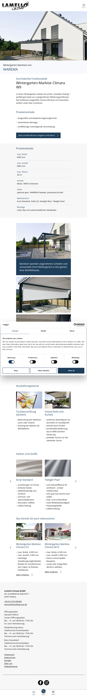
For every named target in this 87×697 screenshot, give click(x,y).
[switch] (33, 362)
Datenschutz (9, 657)
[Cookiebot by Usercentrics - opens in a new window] (75, 324)
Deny (16, 370)
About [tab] (72, 331)
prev (11, 482)
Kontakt (7, 660)
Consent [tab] (15, 331)
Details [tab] (43, 331)
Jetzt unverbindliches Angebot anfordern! (36, 135)
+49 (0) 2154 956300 (13, 601)
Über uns (8, 663)
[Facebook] (40, 682)
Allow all (71, 370)
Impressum (9, 654)
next (75, 482)
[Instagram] (46, 682)
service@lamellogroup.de (15, 604)
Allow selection (43, 370)
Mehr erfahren (22, 575)
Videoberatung (10, 666)
